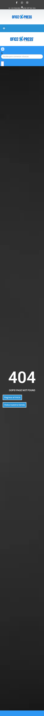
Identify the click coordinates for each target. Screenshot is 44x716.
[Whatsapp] (22, 2)
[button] (4, 28)
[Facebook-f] (16, 2)
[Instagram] (27, 2)
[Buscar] (2, 53)
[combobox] (22, 56)
